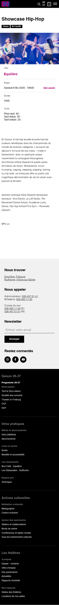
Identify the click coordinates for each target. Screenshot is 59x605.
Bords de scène (9, 529)
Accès (5, 450)
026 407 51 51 (12, 311)
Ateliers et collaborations (14, 524)
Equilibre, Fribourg (14, 277)
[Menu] (55, 4)
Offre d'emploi (9, 568)
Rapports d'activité (11, 580)
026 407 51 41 (30, 296)
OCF (4, 404)
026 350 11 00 (24, 299)
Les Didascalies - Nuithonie (15, 470)
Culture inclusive (10, 513)
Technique (7, 482)
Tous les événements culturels (17, 537)
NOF (4, 408)
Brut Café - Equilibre (12, 466)
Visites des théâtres (11, 592)
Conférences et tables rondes (16, 533)
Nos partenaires (9, 572)
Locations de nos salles (13, 596)
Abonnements (8, 439)
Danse (6, 26)
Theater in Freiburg (11, 400)
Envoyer (14, 339)
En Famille (16, 26)
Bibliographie (8, 509)
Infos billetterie (9, 435)
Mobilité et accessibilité (13, 455)
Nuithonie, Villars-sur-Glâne (19, 280)
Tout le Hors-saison (11, 391)
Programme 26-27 (11, 383)
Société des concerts (12, 395)
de (43, 5)
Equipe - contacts (10, 564)
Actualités (6, 576)
